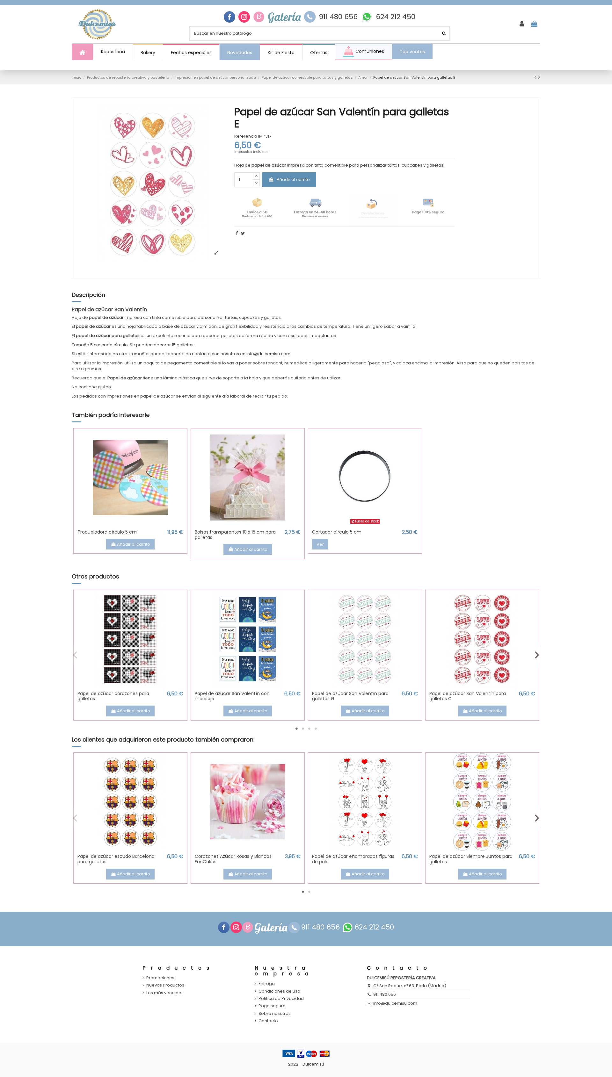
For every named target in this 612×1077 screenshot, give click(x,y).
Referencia (245, 136)
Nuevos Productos (165, 985)
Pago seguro (272, 1006)
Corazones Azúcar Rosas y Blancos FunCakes (233, 859)
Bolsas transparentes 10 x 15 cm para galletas (235, 535)
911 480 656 (338, 17)
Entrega (267, 984)
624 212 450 (395, 17)
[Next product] (539, 77)
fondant (274, 363)
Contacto (268, 1021)
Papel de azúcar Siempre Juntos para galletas (471, 859)
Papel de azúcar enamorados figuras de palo (353, 859)
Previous (75, 655)
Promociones (160, 978)
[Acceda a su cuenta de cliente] (522, 24)
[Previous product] (536, 77)
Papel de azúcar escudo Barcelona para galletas (116, 859)
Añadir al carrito (293, 179)
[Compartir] (237, 233)
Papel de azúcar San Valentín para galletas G (350, 696)
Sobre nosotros (275, 1013)
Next (537, 655)
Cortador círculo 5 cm (336, 532)
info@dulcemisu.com (395, 1003)
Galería (284, 17)
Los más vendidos (165, 993)
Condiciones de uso (279, 991)
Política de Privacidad (281, 999)
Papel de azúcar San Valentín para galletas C (467, 696)
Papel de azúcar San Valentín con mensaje (232, 696)
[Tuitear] (243, 233)
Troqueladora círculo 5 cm (107, 532)
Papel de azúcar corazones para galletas (113, 696)
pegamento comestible (192, 363)
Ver (320, 544)
